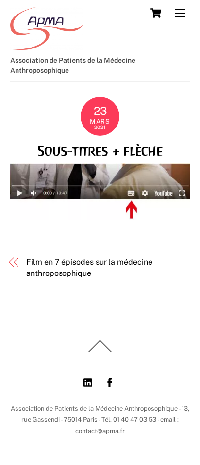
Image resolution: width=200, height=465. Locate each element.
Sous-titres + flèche (100, 151)
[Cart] (156, 13)
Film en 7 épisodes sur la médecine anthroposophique (89, 267)
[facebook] (109, 381)
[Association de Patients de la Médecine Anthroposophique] (46, 45)
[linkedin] (88, 381)
